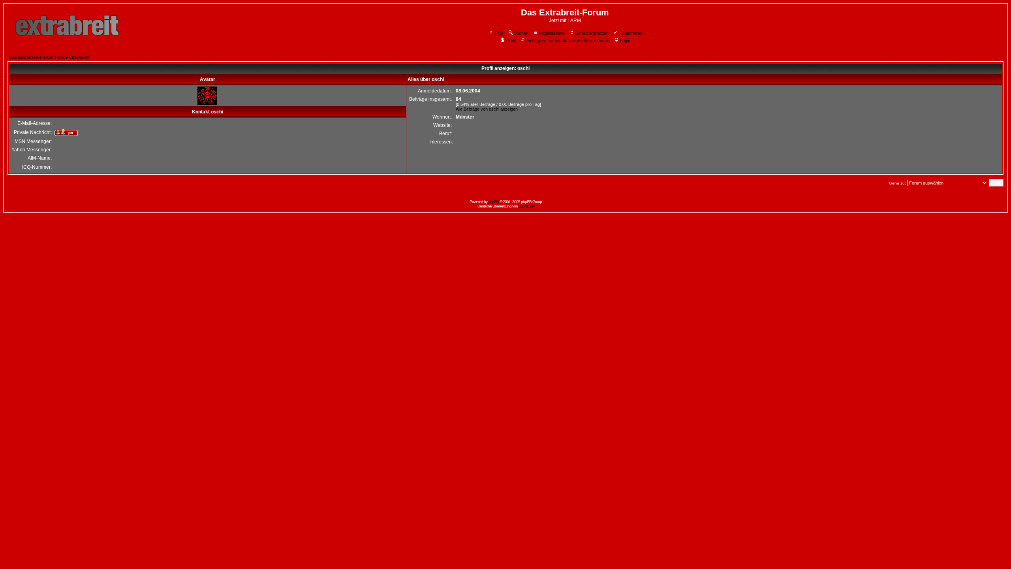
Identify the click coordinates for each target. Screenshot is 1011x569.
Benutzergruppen (592, 33)
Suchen (521, 33)
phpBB (493, 202)
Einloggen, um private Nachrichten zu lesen (567, 40)
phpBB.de (526, 206)
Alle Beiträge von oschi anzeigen (487, 109)
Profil (511, 40)
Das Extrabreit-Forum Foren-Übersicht (49, 57)
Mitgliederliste (552, 33)
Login (625, 40)
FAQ (498, 33)
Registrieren (631, 33)
